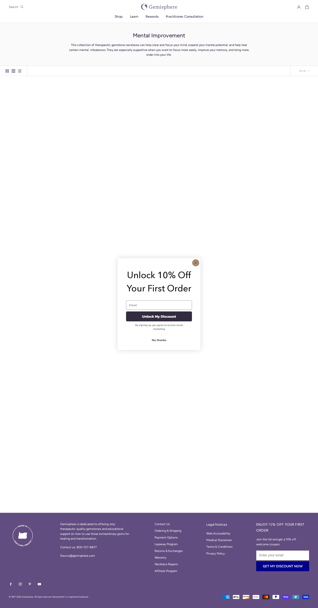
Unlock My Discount (159, 316)
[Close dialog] (195, 263)
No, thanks (159, 340)
